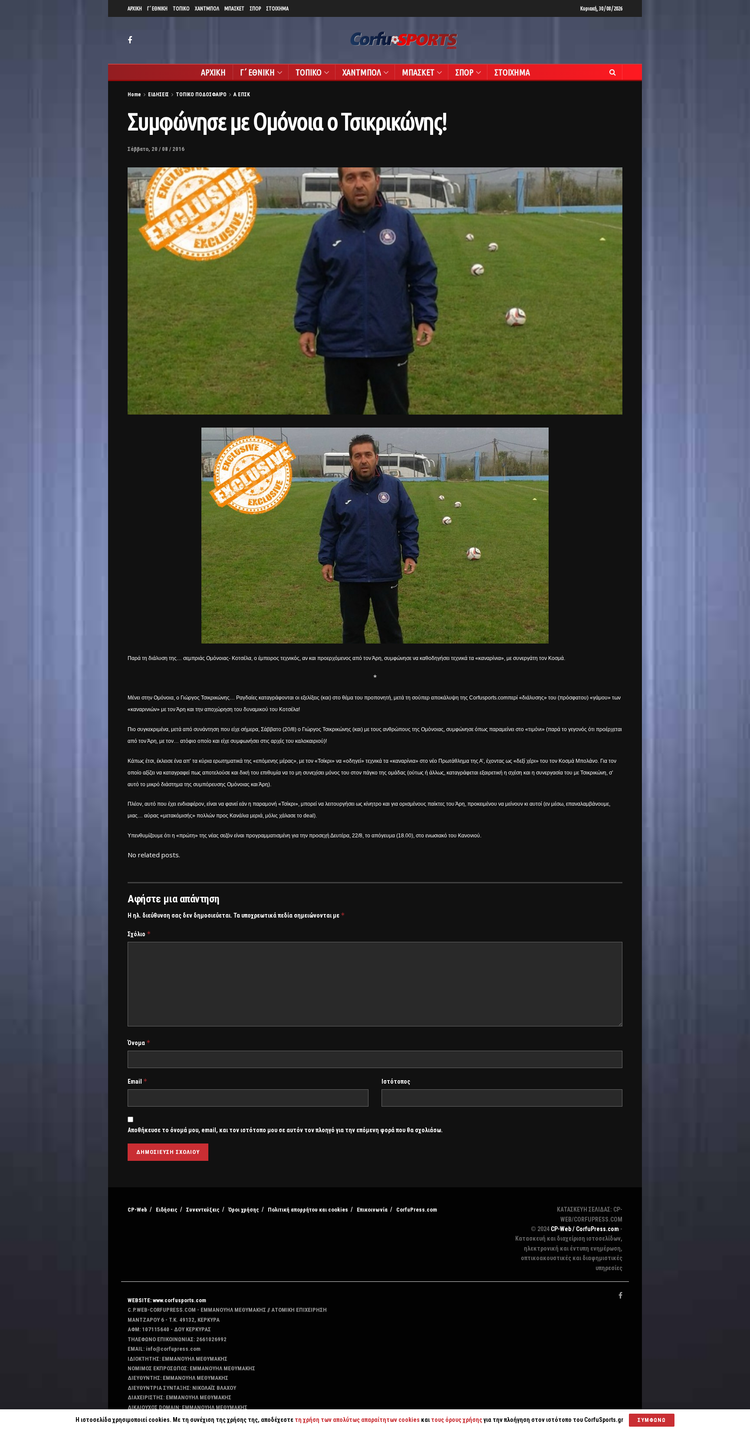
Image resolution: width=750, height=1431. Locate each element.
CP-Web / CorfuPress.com (585, 1228)
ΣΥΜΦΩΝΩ (652, 1420)
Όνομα (139, 1043)
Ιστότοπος (396, 1081)
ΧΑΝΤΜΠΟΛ (207, 8)
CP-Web (137, 1209)
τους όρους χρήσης (457, 1419)
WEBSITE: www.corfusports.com (167, 1300)
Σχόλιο (139, 934)
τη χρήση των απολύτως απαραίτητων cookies (357, 1419)
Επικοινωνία (372, 1209)
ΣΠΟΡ (255, 8)
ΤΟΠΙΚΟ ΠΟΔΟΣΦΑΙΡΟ (201, 94)
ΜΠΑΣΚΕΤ (234, 8)
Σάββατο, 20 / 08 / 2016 (156, 149)
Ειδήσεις (167, 1209)
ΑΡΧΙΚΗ (135, 8)
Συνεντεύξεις (203, 1209)
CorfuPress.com (416, 1209)
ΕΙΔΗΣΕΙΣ (158, 94)
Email (138, 1081)
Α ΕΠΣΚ (242, 94)
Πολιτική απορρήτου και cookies (308, 1209)
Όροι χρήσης (243, 1209)
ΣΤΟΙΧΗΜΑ (277, 8)
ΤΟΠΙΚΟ (181, 8)
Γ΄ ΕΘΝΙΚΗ (157, 8)
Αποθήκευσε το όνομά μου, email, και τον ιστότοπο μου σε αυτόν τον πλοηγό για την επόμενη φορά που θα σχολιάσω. (285, 1130)
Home (134, 94)
